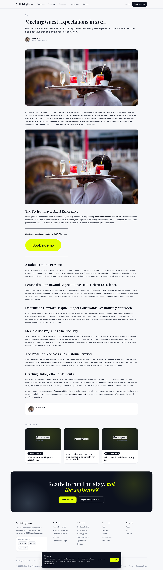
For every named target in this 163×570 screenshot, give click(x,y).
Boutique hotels (83, 527)
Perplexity (23, 548)
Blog (26, 15)
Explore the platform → (91, 499)
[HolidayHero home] (24, 4)
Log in (127, 4)
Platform (41, 4)
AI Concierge (58, 537)
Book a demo (139, 4)
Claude (32, 543)
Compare (105, 534)
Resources (75, 4)
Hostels (80, 544)
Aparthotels (81, 541)
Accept (114, 560)
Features (52, 4)
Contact (129, 534)
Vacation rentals (83, 537)
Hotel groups (82, 530)
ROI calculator (107, 537)
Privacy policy (49, 564)
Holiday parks (82, 534)
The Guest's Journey (61, 530)
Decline (103, 560)
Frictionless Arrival (59, 527)
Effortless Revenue (60, 534)
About (128, 527)
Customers (105, 530)
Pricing (86, 4)
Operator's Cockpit (60, 541)
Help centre (106, 541)
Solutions (63, 4)
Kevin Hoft (41, 407)
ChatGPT (23, 543)
